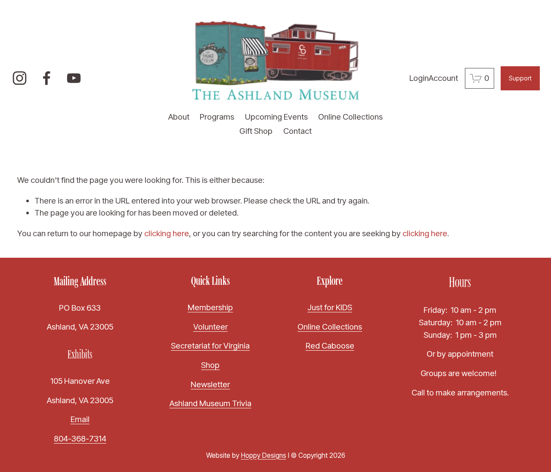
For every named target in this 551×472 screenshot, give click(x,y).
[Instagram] (19, 78)
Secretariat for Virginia (210, 346)
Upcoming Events (276, 117)
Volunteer (210, 327)
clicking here (166, 233)
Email (80, 419)
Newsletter (210, 384)
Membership (210, 307)
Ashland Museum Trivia (210, 403)
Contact (297, 131)
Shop (210, 365)
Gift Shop (255, 131)
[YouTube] (73, 78)
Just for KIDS (329, 307)
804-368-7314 (80, 439)
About (178, 117)
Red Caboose (330, 346)
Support (520, 78)
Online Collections (350, 117)
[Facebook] (46, 78)
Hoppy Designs (263, 455)
